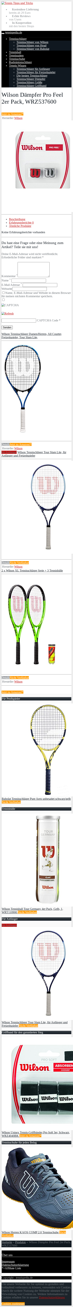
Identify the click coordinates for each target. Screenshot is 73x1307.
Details (5, 444)
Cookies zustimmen (13, 1303)
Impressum (8, 1261)
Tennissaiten (16, 55)
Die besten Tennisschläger (31, 75)
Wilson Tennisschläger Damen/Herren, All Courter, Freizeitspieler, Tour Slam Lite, (31, 335)
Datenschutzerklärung (52, 1297)
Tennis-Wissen (17, 65)
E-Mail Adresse (11, 284)
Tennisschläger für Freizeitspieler (35, 72)
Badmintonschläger (20, 62)
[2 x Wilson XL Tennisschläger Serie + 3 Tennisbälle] (30, 667)
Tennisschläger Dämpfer (30, 79)
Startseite (6, 1242)
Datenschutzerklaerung (15, 1264)
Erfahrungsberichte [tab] (21, 222)
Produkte (20, 1242)
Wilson (18, 118)
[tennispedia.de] (17, 3)
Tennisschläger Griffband (31, 85)
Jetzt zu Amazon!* (12, 114)
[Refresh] (7, 313)
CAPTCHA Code (47, 320)
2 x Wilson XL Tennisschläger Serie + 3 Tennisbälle (32, 570)
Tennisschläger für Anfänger (33, 68)
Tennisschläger (18, 38)
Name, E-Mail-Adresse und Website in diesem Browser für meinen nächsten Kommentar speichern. (36, 294)
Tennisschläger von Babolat (32, 48)
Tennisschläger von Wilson (32, 42)
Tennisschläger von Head (31, 45)
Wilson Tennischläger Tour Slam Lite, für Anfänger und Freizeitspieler (33, 454)
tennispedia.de (13, 32)
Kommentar (9, 276)
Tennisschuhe (17, 58)
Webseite (6, 288)
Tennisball (15, 52)
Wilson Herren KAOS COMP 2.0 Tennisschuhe (30, 1232)
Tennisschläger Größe (29, 82)
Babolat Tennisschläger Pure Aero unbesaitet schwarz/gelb (36, 798)
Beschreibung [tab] (17, 219)
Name (6, 280)
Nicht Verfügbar (19, 562)
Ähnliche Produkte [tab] (20, 225)
